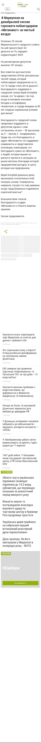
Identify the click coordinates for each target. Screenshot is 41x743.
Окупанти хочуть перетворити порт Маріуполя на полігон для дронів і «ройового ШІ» (19, 337)
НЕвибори (11, 568)
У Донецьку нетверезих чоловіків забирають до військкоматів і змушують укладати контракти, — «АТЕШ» (20, 426)
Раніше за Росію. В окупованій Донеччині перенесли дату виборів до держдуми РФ (19, 408)
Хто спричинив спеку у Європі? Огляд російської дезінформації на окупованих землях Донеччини (19, 354)
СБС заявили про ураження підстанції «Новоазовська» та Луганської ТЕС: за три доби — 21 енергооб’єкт (20, 373)
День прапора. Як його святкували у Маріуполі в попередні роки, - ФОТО (18, 542)
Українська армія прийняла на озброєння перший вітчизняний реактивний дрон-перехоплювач (19, 527)
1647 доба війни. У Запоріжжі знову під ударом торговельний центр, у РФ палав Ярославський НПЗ (20, 460)
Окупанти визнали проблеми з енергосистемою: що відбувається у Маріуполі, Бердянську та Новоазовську (19, 391)
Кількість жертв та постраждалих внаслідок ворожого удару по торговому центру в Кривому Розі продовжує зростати (20, 508)
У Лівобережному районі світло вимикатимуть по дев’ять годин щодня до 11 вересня (20, 442)
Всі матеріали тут (20, 583)
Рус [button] (7, 9)
